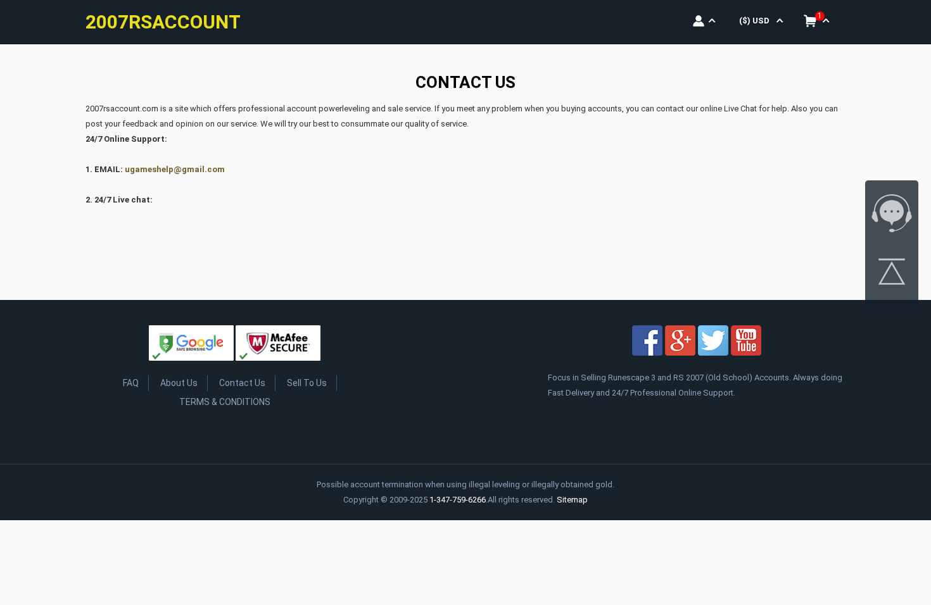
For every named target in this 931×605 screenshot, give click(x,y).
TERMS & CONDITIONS (224, 402)
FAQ (131, 383)
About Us (179, 383)
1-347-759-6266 (457, 499)
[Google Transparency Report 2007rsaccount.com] (191, 345)
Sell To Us (307, 383)
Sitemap (572, 499)
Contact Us (242, 383)
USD (754, 20)
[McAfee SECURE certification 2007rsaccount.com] (278, 345)
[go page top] (891, 274)
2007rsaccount (163, 22)
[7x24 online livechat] (891, 216)
